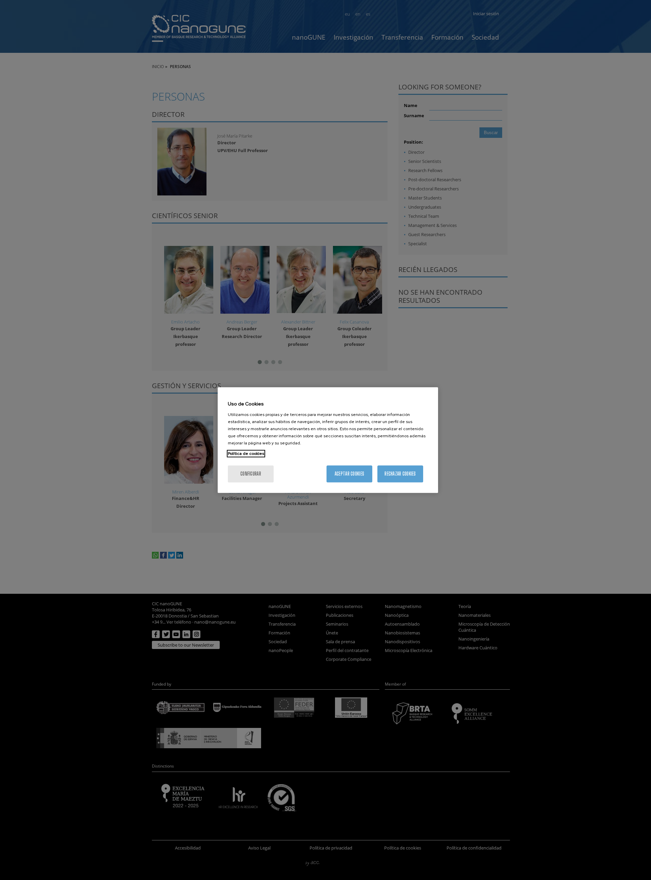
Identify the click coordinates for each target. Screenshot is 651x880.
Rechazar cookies (400, 474)
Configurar (250, 474)
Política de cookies (246, 453)
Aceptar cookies (349, 474)
